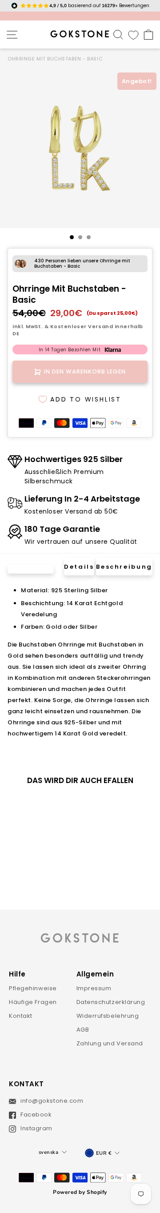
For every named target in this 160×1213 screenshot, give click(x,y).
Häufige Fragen (33, 1002)
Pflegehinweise (33, 988)
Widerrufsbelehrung (107, 1016)
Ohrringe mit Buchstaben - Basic (55, 58)
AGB (82, 1029)
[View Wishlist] (133, 34)
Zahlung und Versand (110, 1043)
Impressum (94, 988)
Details (79, 566)
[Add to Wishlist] (53, 807)
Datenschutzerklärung (110, 1002)
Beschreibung (124, 566)
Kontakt (20, 1016)
